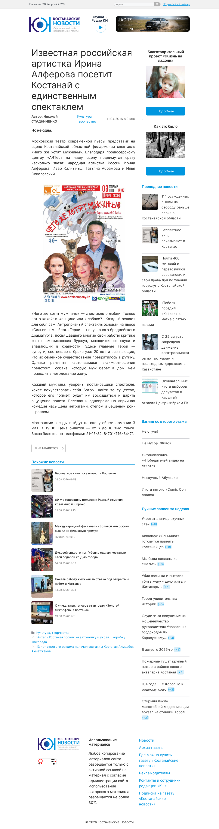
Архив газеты (151, 747)
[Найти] (157, 4)
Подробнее (166, 111)
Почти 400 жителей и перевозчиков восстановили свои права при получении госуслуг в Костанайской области (164, 274)
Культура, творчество (53, 632)
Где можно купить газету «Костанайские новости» (158, 760)
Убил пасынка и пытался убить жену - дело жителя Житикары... (164, 581)
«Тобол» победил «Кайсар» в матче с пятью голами (164, 314)
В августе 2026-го (157, 649)
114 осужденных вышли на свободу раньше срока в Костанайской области (165, 207)
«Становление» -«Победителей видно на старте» (163, 460)
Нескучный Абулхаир (160, 477)
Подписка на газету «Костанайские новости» (156, 798)
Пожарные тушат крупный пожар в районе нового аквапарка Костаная (164, 666)
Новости (146, 740)
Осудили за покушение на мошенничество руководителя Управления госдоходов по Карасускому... (164, 627)
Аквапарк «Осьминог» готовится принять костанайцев (160, 541)
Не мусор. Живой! (157, 443)
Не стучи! (150, 431)
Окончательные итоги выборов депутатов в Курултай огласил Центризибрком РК (165, 392)
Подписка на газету (176, 4)
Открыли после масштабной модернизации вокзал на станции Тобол (165, 706)
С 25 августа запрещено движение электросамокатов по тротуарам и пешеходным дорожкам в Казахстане (165, 352)
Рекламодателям (154, 773)
